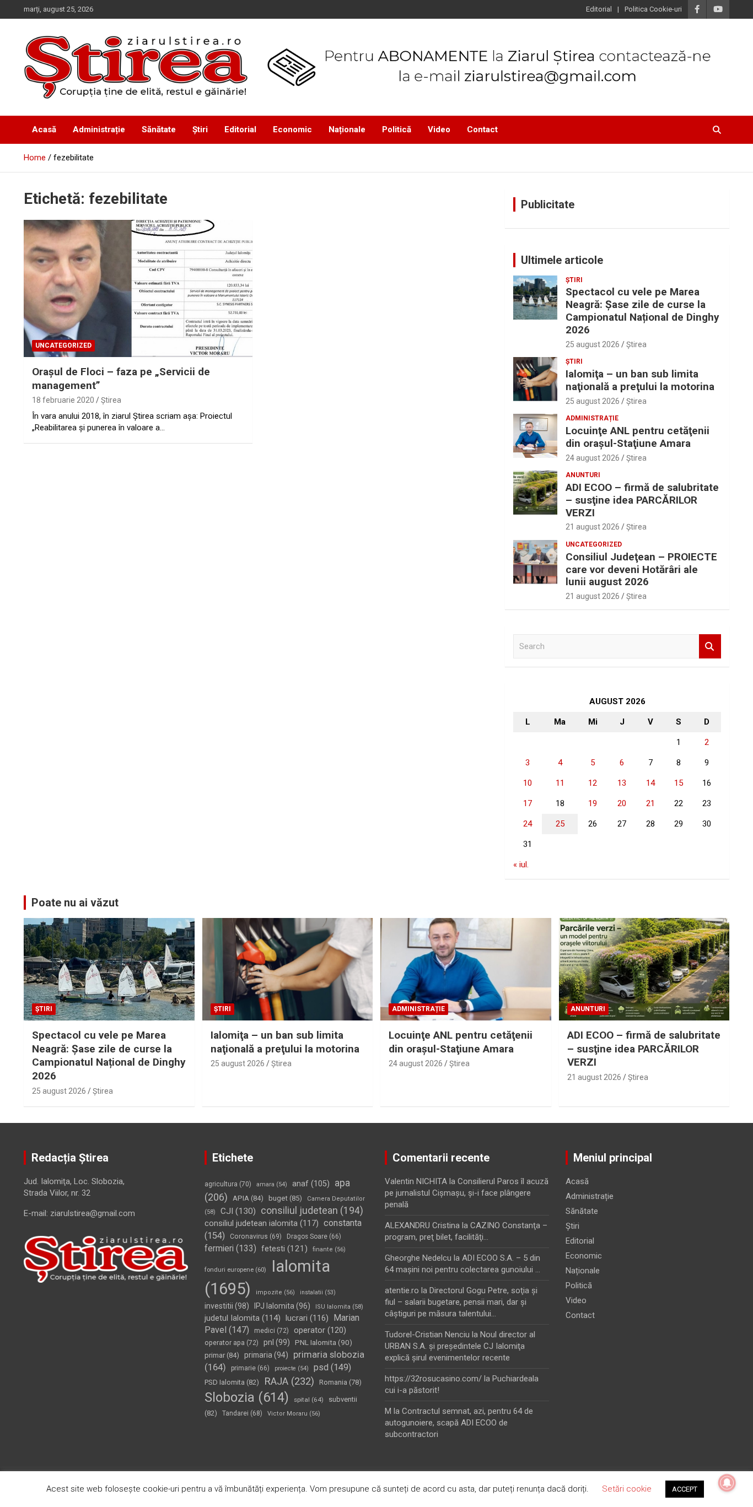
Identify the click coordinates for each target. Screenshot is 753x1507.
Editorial (599, 9)
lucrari (307, 1318)
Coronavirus (256, 1236)
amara (271, 1184)
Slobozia (247, 1397)
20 (621, 803)
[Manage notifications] (727, 1483)
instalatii (318, 1292)
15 (678, 783)
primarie (250, 1368)
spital (309, 1399)
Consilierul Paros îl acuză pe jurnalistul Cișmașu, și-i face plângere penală (466, 1192)
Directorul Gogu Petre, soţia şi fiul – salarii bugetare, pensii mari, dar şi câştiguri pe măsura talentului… (461, 1302)
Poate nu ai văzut (75, 902)
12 (592, 783)
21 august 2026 (593, 526)
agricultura (228, 1184)
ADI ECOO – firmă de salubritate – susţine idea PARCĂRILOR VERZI (642, 500)
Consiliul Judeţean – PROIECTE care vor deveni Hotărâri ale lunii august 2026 (641, 569)
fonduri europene (235, 1269)
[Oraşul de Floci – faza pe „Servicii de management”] (138, 288)
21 (650, 803)
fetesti (284, 1249)
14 (650, 783)
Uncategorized (63, 345)
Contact (482, 129)
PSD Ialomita (232, 1382)
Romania (340, 1382)
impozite (275, 1292)
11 (560, 783)
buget (285, 1198)
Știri (200, 129)
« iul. (521, 864)
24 (527, 824)
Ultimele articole (562, 260)
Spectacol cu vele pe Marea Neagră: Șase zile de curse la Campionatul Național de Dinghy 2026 (642, 310)
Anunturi (583, 475)
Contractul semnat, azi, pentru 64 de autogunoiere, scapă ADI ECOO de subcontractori (459, 1422)
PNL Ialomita (323, 1342)
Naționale (347, 129)
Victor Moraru (293, 1413)
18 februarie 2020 (63, 400)
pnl (276, 1342)
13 (621, 783)
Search (710, 646)
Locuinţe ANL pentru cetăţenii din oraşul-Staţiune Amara (637, 437)
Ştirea (111, 400)
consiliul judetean (312, 1210)
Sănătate (159, 129)
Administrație (99, 129)
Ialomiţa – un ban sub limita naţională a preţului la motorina (640, 380)
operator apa (232, 1343)
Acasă (44, 129)
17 (527, 803)
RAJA (289, 1381)
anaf (311, 1184)
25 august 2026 (593, 344)
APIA (248, 1198)
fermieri (230, 1248)
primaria (266, 1355)
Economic (292, 129)
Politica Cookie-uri (653, 9)
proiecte (292, 1368)
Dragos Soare (314, 1236)
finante (329, 1249)
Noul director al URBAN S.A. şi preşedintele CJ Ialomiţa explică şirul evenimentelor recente (460, 1346)
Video (439, 129)
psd (332, 1367)
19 (592, 803)
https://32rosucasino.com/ (433, 1379)
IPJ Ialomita (282, 1305)
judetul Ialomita (243, 1318)
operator (320, 1330)
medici (271, 1331)
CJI (238, 1211)
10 (527, 783)
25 (560, 824)
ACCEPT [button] (684, 1489)
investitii (227, 1305)
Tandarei (242, 1413)
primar (222, 1355)
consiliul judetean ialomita (262, 1223)
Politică (396, 129)
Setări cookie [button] (627, 1489)
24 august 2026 (593, 457)
